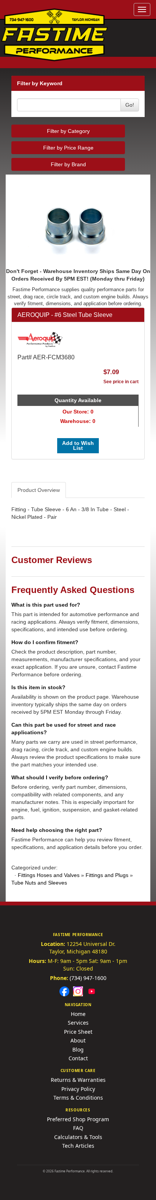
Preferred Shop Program (78, 1119)
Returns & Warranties (78, 1079)
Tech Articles (78, 1145)
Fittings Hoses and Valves (49, 875)
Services (78, 1022)
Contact (78, 1058)
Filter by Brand (68, 164)
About (78, 1040)
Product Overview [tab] (38, 490)
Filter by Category (68, 131)
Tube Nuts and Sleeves (39, 883)
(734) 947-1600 (88, 978)
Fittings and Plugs (107, 875)
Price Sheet (78, 1031)
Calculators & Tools (78, 1137)
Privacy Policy (78, 1088)
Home (78, 1013)
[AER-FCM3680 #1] (78, 224)
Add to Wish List (78, 445)
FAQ (78, 1127)
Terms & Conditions (78, 1097)
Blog (78, 1049)
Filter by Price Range (68, 148)
